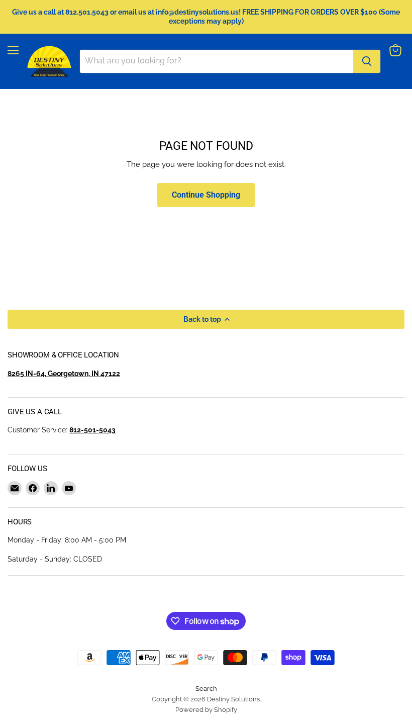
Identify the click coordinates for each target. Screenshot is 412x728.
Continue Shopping (206, 195)
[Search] (366, 61)
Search (206, 688)
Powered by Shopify (206, 709)
